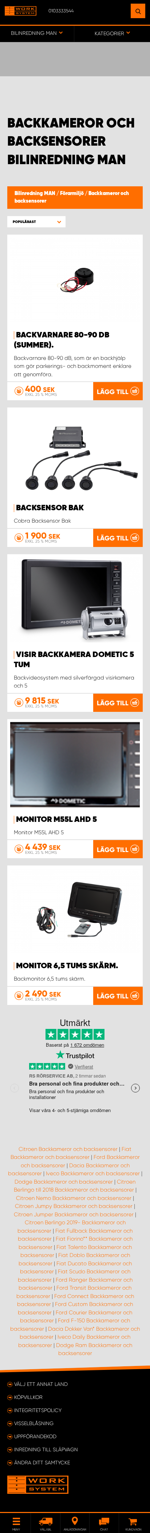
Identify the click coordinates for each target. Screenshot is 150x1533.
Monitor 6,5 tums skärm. (67, 966)
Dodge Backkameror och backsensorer (64, 1182)
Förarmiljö (72, 193)
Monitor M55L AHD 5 (56, 820)
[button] (36, 221)
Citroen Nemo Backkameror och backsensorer (73, 1198)
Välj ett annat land (41, 1384)
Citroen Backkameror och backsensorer (68, 1149)
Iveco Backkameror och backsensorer (93, 1173)
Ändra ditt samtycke (42, 1462)
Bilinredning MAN (35, 193)
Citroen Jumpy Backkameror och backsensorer (74, 1206)
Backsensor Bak (50, 508)
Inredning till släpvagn (46, 1449)
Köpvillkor (28, 1397)
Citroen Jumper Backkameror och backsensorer (74, 1214)
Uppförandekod (35, 1436)
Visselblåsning (34, 1423)
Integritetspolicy (38, 1410)
